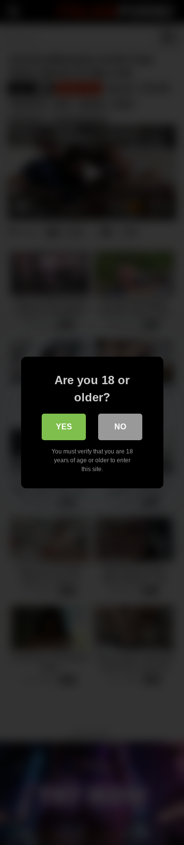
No (120, 426)
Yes (64, 426)
